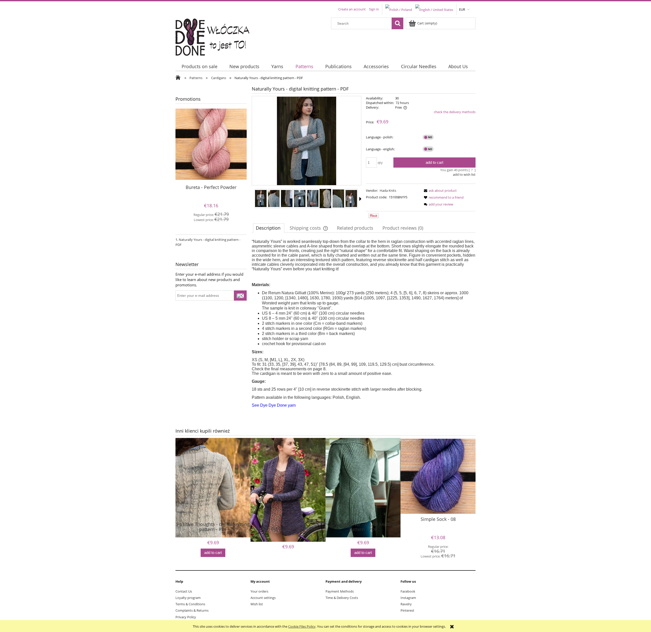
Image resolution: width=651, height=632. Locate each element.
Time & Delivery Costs (342, 597)
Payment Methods (340, 591)
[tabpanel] (364, 323)
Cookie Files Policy (302, 626)
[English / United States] (434, 9)
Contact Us (183, 591)
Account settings (263, 597)
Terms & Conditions (190, 604)
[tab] (269, 227)
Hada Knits (388, 190)
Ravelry (406, 604)
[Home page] (215, 35)
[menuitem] (199, 66)
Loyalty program (188, 597)
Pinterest (407, 610)
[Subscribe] (240, 295)
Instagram (408, 597)
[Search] (397, 23)
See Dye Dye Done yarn (274, 405)
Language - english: (380, 149)
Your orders (259, 591)
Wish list (256, 604)
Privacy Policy (185, 617)
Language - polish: (379, 137)
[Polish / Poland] (398, 9)
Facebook (408, 591)
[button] (360, 199)
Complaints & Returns (192, 610)
